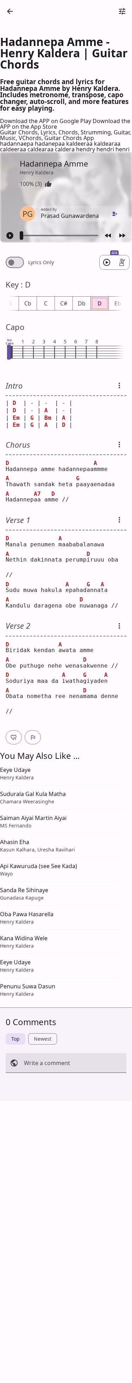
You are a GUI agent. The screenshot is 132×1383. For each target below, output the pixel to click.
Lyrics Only (41, 262)
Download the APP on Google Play (46, 121)
